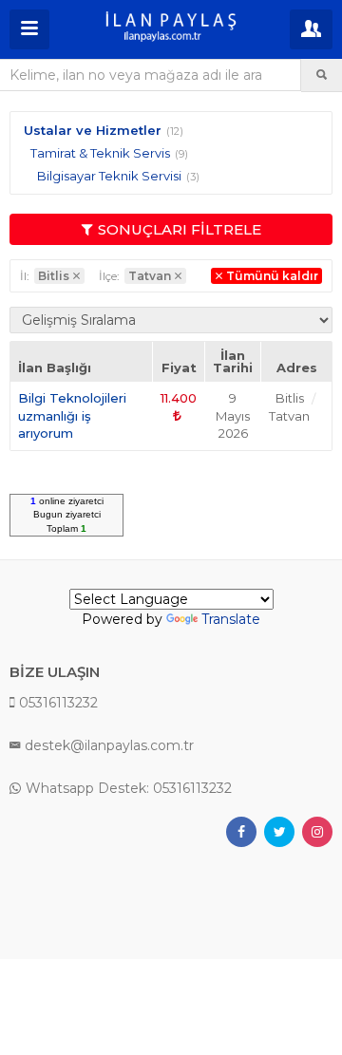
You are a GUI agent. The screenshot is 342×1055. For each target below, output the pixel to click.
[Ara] (321, 75)
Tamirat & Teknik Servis (100, 152)
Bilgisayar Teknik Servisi (109, 175)
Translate (230, 619)
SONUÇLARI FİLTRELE (179, 229)
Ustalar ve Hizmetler (93, 130)
